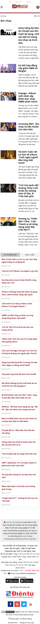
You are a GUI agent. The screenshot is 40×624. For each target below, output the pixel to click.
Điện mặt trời (23, 525)
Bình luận (29, 255)
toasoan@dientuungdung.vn (25, 573)
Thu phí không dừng (14, 530)
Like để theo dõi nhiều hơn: (20, 587)
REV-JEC (28, 2)
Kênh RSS (13, 622)
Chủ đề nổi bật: (11, 522)
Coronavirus (10, 539)
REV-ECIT (19, 2)
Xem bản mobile (20, 577)
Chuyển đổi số (12, 525)
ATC (10, 2)
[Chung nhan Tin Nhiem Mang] (20, 618)
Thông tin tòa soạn (27, 622)
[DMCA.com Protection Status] (8, 612)
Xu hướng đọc (10, 255)
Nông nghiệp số (19, 533)
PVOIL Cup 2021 (30, 539)
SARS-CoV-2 (23, 536)
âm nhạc (3, 16)
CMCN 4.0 (19, 539)
